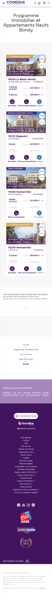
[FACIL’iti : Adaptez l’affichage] (26, 428)
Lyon (19, 393)
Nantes (46, 393)
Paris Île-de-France (11, 395)
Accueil (26, 345)
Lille (14, 393)
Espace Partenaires (25, 481)
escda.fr (42, 588)
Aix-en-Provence (33, 395)
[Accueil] (16, 3)
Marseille (26, 393)
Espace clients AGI (24, 475)
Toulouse (45, 395)
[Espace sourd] (26, 423)
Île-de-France (26, 354)
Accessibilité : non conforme (26, 466)
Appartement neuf (26, 452)
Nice (22, 395)
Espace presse (26, 487)
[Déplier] (26, 308)
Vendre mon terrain (26, 449)
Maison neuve (26, 455)
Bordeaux (7, 393)
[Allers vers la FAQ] (35, 3)
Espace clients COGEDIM (25, 472)
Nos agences (26, 438)
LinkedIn (33, 505)
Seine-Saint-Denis (26, 359)
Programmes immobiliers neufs (26, 350)
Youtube (23, 505)
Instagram (28, 505)
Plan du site (26, 446)
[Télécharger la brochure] (12, 101)
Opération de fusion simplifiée (25, 490)
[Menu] (3, 3)
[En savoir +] (39, 101)
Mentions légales (26, 464)
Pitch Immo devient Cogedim (26, 492)
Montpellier (36, 393)
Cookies (26, 458)
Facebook (18, 505)
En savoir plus (26, 65)
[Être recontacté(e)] (26, 101)
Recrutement (25, 484)
